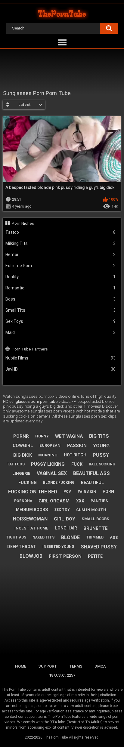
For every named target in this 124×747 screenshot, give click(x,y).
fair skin (87, 491)
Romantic (60, 288)
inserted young (58, 547)
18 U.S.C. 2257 (62, 675)
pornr (21, 436)
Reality (60, 276)
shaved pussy (99, 547)
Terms (75, 666)
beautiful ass (91, 473)
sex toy (62, 510)
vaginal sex (52, 473)
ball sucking (102, 464)
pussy (101, 455)
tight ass (16, 537)
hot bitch (75, 454)
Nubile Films (60, 358)
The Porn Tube (56, 737)
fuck (76, 464)
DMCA (100, 666)
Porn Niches (23, 223)
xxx (80, 501)
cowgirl (23, 445)
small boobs (95, 519)
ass (114, 537)
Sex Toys (60, 321)
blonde (70, 537)
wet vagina (69, 436)
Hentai (60, 254)
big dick (22, 455)
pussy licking (48, 464)
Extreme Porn (60, 265)
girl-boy (64, 519)
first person (65, 556)
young (101, 446)
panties (99, 501)
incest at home (31, 528)
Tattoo (60, 232)
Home (20, 666)
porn (108, 491)
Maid (60, 332)
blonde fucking (59, 482)
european (49, 445)
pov (67, 491)
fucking (27, 482)
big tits (99, 436)
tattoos (16, 464)
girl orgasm (54, 501)
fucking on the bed (32, 492)
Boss (60, 299)
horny (42, 436)
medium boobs (32, 509)
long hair (66, 528)
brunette (95, 528)
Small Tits (60, 310)
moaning (47, 455)
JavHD (60, 369)
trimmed (95, 537)
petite (95, 556)
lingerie (21, 473)
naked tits (43, 537)
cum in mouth (91, 510)
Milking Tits (60, 243)
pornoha (23, 501)
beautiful (92, 482)
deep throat (21, 546)
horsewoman (30, 519)
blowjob (31, 556)
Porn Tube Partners (30, 349)
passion (77, 445)
